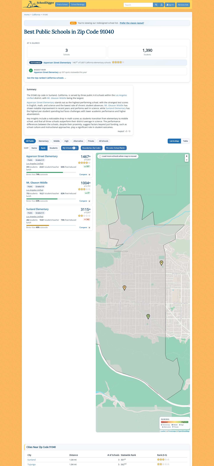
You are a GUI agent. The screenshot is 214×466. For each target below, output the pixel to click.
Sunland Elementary (116, 108)
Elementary (44, 141)
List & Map (174, 141)
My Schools (68, 148)
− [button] (187, 159)
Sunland (32, 459)
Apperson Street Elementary (57, 62)
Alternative (78, 141)
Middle (57, 141)
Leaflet (163, 431)
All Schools (103, 141)
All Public (30, 141)
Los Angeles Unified (34, 163)
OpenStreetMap (183, 431)
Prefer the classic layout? (132, 23)
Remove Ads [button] (183, 4)
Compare (83, 174)
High (66, 141)
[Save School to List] (89, 174)
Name (34, 148)
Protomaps (172, 431)
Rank (43, 148)
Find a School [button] (62, 4)
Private (91, 141)
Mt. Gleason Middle (56, 98)
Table (185, 141)
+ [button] (187, 156)
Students (54, 148)
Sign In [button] (171, 4)
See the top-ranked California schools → (46, 78)
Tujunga (32, 464)
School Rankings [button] (77, 4)
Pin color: (115, 148)
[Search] (156, 5)
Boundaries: (91, 148)
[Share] (161, 5)
